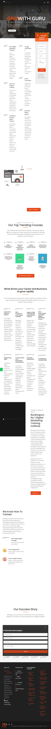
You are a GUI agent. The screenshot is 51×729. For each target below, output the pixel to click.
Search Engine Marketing (43, 687)
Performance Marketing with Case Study (42, 246)
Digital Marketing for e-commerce (8, 246)
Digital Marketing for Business (32, 684)
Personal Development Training (43, 707)
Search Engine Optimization (32, 689)
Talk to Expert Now (12, 30)
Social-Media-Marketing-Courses (43, 683)
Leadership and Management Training (43, 713)
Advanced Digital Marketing (31, 679)
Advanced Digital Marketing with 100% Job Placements (20, 247)
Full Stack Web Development (43, 678)
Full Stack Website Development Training (31, 258)
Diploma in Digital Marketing (31, 674)
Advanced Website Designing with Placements (20, 267)
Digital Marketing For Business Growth (31, 246)
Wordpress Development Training (42, 266)
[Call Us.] (4, 366)
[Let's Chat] (4, 369)
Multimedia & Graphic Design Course (8, 258)
